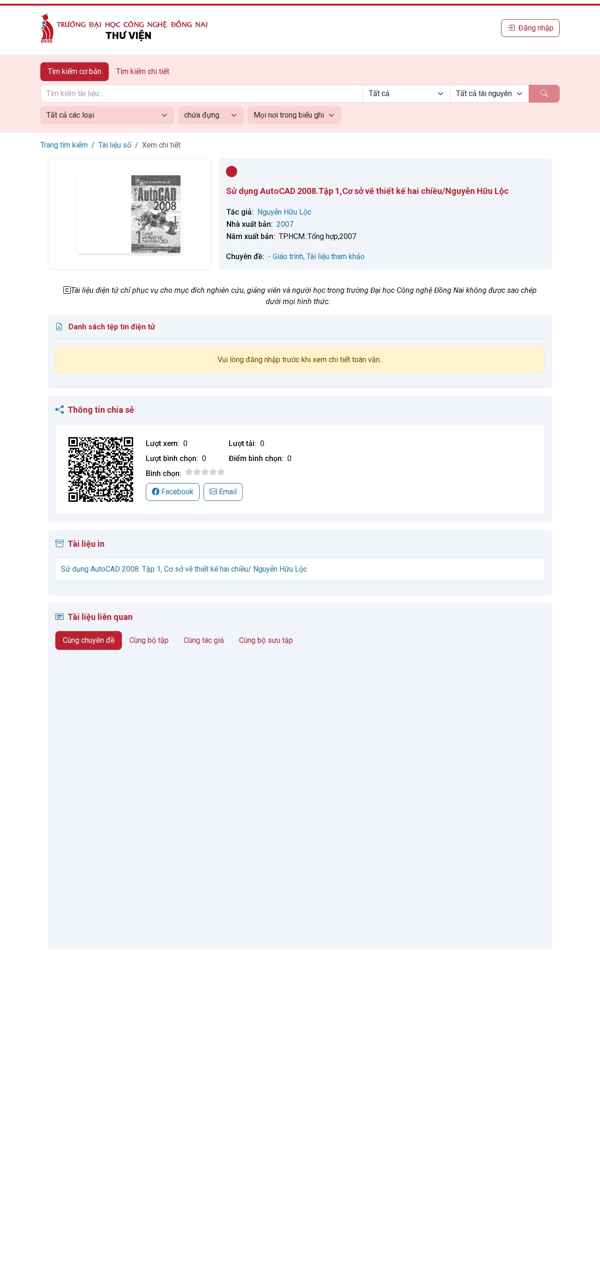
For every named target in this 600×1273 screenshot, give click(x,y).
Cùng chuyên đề (88, 640)
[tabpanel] (300, 104)
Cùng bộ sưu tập (266, 640)
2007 (285, 224)
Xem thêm (72, 928)
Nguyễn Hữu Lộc (284, 212)
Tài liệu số (114, 145)
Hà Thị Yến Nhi (86, 914)
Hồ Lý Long (151, 761)
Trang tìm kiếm (64, 145)
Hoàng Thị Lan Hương (207, 789)
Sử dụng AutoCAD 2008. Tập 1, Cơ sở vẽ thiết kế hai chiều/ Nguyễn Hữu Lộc (184, 569)
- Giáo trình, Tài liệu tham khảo (316, 256)
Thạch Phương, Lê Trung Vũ (83, 766)
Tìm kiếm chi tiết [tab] (142, 71)
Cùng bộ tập (149, 640)
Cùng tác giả (204, 640)
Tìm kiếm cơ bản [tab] (74, 71)
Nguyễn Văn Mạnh (211, 770)
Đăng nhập (536, 27)
